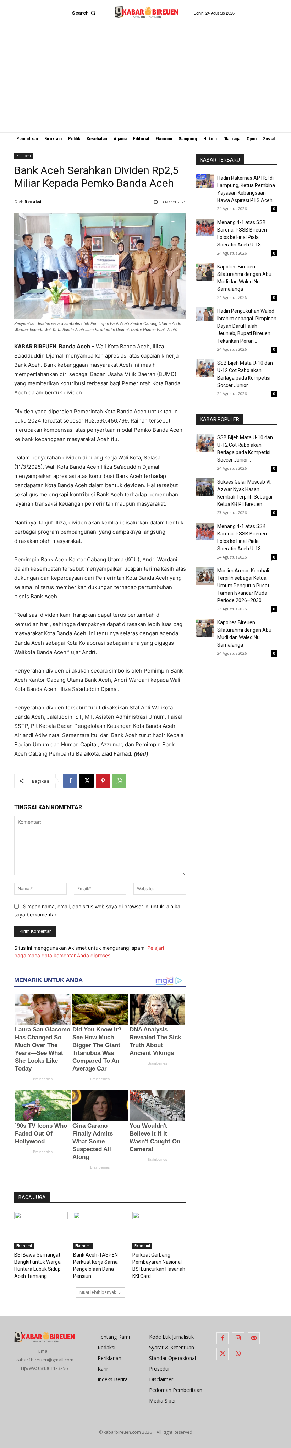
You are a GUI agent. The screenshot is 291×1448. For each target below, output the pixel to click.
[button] (84, 13)
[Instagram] (238, 1338)
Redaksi (33, 201)
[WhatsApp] (119, 781)
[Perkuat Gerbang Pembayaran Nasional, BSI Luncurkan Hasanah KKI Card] (159, 1230)
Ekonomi (23, 155)
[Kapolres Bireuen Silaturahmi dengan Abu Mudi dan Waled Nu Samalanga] (205, 272)
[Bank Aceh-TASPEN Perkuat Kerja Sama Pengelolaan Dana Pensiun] (100, 1230)
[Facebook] (70, 781)
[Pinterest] (103, 781)
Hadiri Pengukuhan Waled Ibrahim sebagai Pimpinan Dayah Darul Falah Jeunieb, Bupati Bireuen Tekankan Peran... (246, 326)
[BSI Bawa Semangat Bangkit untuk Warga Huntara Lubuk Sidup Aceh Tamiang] (41, 1230)
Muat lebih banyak (97, 1292)
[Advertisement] (145, 79)
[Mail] (254, 1338)
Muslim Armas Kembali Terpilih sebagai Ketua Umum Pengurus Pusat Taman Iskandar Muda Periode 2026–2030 (243, 585)
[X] (86, 781)
